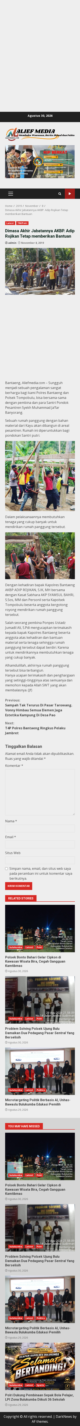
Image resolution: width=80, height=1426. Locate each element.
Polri (39, 947)
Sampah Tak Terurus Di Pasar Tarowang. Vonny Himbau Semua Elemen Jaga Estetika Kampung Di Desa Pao (38, 707)
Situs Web (13, 853)
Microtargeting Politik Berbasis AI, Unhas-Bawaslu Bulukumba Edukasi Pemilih (40, 1071)
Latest (10, 223)
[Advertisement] (40, 40)
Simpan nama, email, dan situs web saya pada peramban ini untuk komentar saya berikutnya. (40, 873)
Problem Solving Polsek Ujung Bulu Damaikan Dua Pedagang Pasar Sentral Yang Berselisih (40, 1000)
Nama (11, 821)
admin (12, 243)
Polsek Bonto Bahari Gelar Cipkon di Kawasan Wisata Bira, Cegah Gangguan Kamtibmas (40, 928)
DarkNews (64, 1416)
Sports (40, 1385)
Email (10, 837)
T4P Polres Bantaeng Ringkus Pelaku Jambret (35, 728)
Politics (41, 1090)
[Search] (59, 194)
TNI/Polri (22, 223)
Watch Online (70, 194)
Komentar (14, 765)
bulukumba (15, 947)
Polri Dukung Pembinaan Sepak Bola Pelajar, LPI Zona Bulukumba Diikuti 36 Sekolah (40, 1366)
